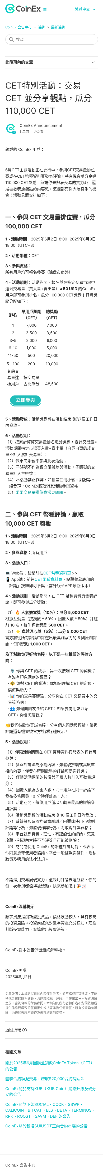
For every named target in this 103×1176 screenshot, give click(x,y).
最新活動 (58, 27)
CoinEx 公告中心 (18, 27)
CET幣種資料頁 (57, 573)
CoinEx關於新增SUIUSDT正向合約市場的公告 (46, 1125)
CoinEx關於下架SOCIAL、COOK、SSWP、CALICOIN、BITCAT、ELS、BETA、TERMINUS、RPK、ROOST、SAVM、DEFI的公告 (50, 1110)
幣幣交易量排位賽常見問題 (39, 492)
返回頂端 (13, 1029)
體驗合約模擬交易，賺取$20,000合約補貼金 (44, 1078)
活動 (41, 27)
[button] (44, 9)
